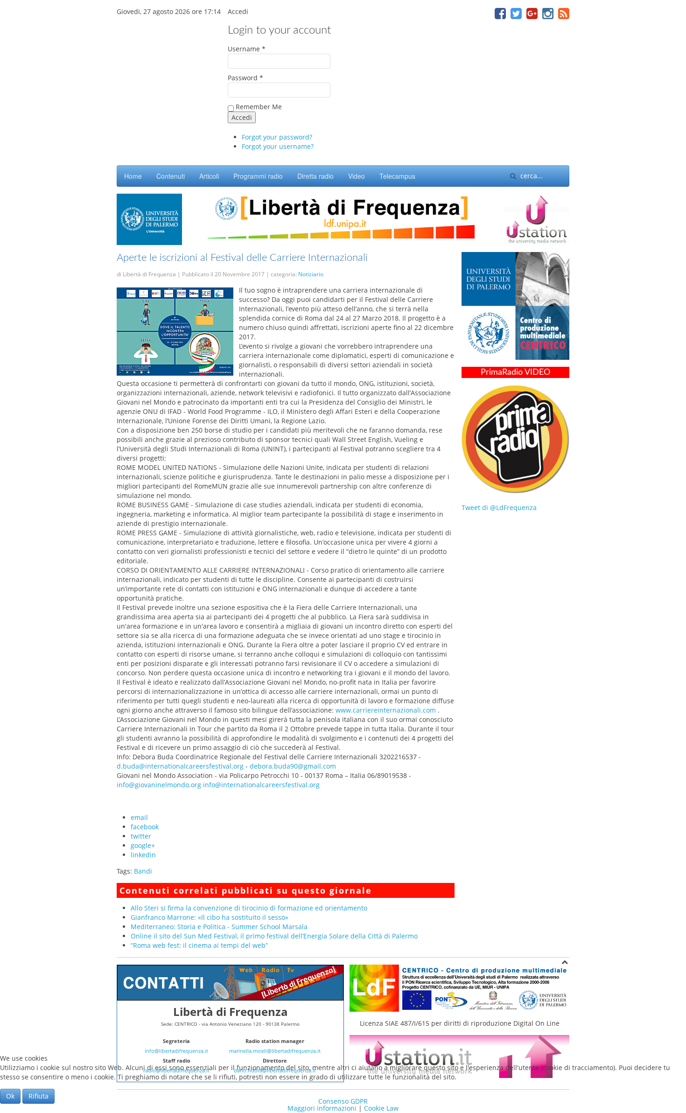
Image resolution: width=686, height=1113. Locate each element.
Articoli (209, 176)
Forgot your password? (277, 137)
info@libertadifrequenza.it (176, 1051)
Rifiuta (38, 1096)
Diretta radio (315, 176)
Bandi (143, 871)
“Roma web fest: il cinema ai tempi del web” (199, 945)
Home (133, 176)
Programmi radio (258, 176)
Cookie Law (381, 1108)
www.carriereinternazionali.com (386, 710)
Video (356, 176)
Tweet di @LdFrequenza (499, 507)
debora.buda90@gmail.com (293, 766)
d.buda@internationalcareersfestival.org (180, 766)
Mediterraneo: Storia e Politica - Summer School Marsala (219, 926)
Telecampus (397, 176)
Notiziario (310, 274)
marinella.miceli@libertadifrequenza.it (275, 1051)
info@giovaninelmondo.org (159, 784)
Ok (10, 1096)
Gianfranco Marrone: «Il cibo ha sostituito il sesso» (209, 917)
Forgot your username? (278, 146)
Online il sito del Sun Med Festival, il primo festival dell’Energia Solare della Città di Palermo (274, 935)
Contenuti (170, 176)
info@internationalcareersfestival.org (261, 784)
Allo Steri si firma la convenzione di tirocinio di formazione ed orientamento (249, 907)
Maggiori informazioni (322, 1108)
